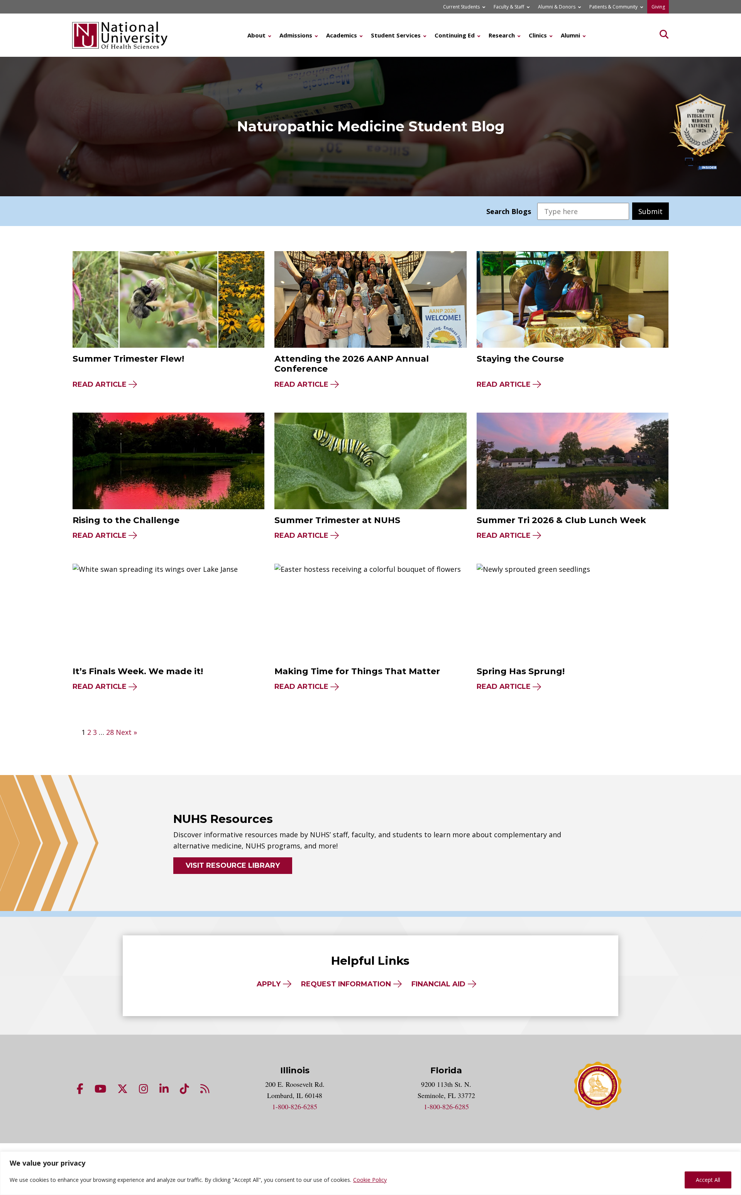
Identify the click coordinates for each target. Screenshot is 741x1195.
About (256, 35)
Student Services (396, 35)
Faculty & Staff (509, 6)
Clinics (538, 35)
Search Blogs (508, 211)
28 (110, 732)
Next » (126, 732)
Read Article (100, 384)
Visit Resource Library (233, 865)
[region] (370, 1173)
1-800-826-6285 (294, 1106)
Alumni (570, 35)
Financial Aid (438, 984)
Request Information (346, 984)
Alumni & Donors (556, 6)
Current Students (461, 6)
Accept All (708, 1179)
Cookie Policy (370, 1179)
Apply (269, 984)
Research (502, 35)
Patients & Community (613, 6)
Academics (341, 35)
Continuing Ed (455, 35)
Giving (658, 6)
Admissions (295, 35)
